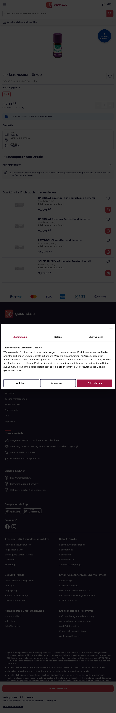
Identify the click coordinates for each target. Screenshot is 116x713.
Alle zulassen (95, 383)
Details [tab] (58, 337)
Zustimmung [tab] (20, 337)
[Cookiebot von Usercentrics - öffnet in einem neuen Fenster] (99, 328)
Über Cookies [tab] (96, 337)
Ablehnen (21, 383)
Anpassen (56, 383)
